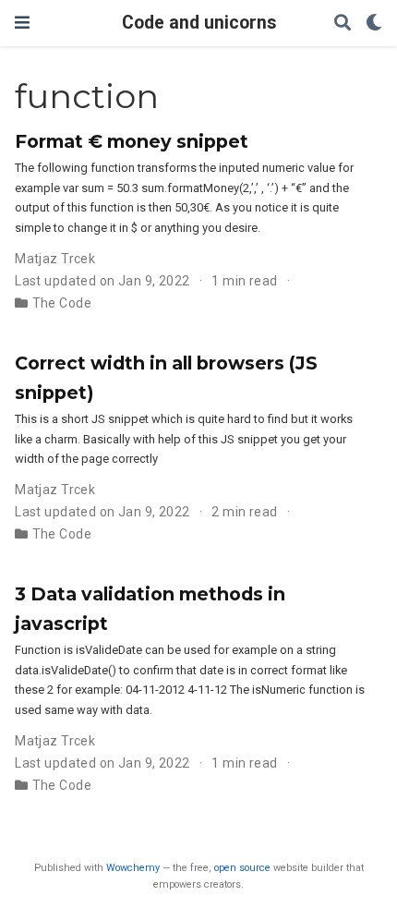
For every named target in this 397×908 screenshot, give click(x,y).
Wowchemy (133, 868)
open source (242, 868)
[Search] (342, 23)
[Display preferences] (374, 23)
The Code (61, 303)
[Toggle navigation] (22, 22)
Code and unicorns (199, 22)
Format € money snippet (131, 141)
